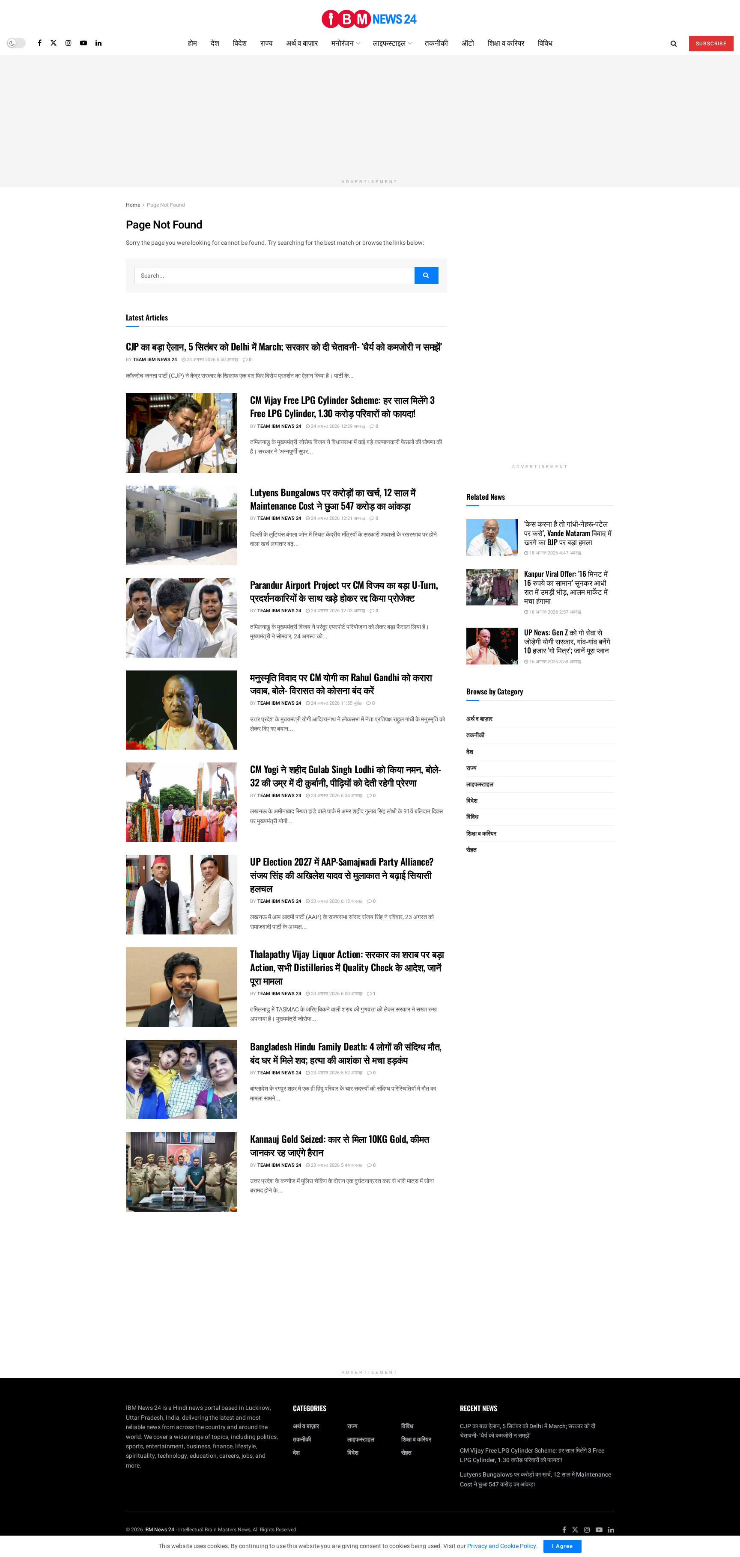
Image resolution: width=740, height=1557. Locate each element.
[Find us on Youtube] (83, 43)
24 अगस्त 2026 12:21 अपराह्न (337, 518)
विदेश (240, 42)
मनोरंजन (342, 42)
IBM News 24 (159, 1529)
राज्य (266, 42)
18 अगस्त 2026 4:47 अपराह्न (554, 553)
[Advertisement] (370, 115)
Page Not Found (166, 205)
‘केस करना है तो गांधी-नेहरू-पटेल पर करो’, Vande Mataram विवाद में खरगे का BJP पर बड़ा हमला (568, 532)
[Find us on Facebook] (40, 43)
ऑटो (468, 42)
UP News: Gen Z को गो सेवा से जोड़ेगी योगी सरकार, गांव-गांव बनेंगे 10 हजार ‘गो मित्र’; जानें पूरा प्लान (567, 641)
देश (215, 42)
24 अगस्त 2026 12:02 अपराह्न (337, 610)
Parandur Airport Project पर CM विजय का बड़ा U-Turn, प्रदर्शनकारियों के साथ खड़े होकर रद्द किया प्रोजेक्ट (344, 591)
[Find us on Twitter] (53, 43)
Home (133, 205)
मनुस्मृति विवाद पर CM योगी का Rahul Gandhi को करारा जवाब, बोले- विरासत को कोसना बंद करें (341, 683)
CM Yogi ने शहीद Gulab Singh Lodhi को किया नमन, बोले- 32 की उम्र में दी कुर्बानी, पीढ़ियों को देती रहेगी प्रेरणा (345, 775)
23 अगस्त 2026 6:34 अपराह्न (336, 795)
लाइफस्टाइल (389, 42)
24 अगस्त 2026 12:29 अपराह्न (337, 426)
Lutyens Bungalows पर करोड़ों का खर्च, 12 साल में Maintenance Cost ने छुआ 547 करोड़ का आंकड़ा (332, 498)
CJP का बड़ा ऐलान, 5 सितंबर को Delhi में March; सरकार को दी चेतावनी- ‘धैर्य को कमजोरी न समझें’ (284, 346)
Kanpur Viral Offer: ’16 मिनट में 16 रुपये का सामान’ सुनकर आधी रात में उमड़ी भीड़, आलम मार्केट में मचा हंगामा (566, 587)
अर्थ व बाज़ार (302, 42)
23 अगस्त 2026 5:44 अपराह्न (336, 1165)
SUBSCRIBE (711, 43)
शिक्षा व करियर (506, 42)
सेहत (471, 849)
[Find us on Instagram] (69, 43)
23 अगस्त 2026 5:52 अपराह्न (336, 1073)
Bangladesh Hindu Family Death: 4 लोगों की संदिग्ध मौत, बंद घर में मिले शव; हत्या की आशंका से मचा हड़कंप (346, 1052)
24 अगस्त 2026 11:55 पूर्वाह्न (335, 703)
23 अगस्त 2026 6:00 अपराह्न (336, 993)
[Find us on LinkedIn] (98, 43)
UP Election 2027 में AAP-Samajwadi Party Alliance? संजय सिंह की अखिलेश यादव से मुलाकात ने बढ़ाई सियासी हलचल (342, 874)
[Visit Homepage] (370, 16)
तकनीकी (436, 42)
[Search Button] (674, 43)
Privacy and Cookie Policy (501, 1546)
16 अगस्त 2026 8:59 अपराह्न (554, 661)
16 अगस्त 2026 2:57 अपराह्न (554, 612)
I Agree (562, 1546)
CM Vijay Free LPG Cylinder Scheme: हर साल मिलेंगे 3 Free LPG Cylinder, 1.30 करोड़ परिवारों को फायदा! (342, 406)
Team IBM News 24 (155, 359)
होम (192, 42)
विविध (545, 42)
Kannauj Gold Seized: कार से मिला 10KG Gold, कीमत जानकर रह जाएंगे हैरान (339, 1145)
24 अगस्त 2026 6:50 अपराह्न (211, 359)
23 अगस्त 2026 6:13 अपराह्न (336, 901)
